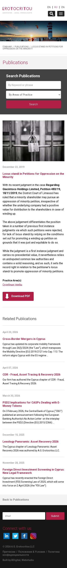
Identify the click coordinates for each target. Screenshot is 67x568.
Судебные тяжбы (12, 284)
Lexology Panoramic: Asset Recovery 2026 (30, 441)
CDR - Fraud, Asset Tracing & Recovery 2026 (31, 374)
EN (49, 7)
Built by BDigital (11, 560)
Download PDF (20, 296)
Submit (55, 516)
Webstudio (28, 560)
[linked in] (6, 536)
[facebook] (24, 536)
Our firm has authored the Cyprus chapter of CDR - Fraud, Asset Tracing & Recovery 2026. (33, 381)
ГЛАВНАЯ (7, 46)
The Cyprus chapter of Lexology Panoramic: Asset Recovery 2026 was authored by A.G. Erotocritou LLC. (31, 448)
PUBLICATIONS (22, 46)
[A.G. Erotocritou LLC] (17, 8)
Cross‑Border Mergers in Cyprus (24, 339)
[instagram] (33, 536)
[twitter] (15, 536)
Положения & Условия (32, 551)
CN (62, 7)
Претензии (9, 551)
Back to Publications (16, 499)
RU (55, 7)
